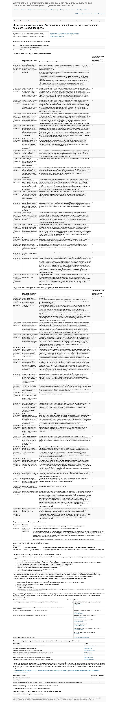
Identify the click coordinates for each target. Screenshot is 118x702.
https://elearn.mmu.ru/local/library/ (81, 637)
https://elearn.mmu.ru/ (78, 604)
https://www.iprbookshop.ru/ (80, 617)
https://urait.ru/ (77, 633)
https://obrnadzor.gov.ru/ (89, 650)
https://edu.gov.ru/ (88, 648)
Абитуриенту (54, 9)
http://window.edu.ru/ (88, 657)
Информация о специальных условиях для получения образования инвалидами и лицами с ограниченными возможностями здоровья (64, 34)
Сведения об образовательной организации (31, 20)
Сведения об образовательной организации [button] (34, 9)
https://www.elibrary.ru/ (89, 659)
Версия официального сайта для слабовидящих (91, 13)
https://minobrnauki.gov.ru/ (90, 646)
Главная (17, 9)
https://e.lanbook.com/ (78, 621)
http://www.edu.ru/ (88, 655)
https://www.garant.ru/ (78, 629)
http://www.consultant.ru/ (79, 625)
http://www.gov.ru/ (88, 652)
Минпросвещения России (67, 9)
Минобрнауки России (83, 9)
